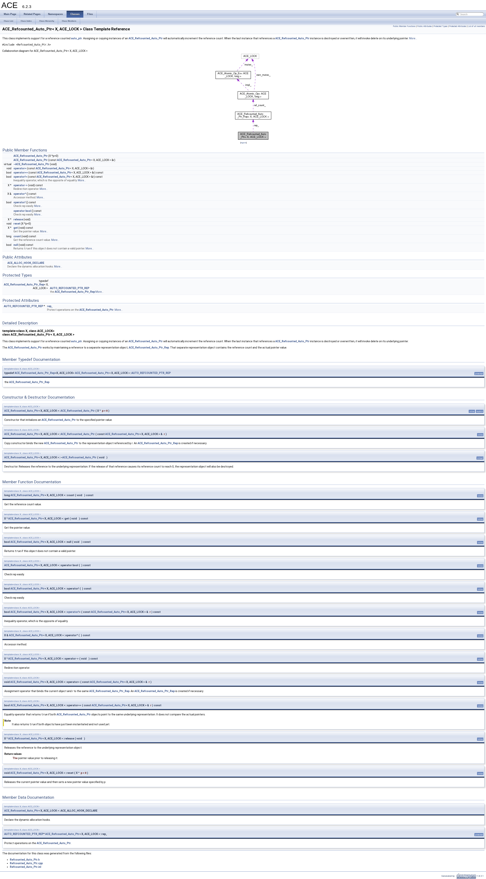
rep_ (50, 306)
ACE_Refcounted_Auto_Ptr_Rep (24, 284)
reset (16, 223)
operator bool (22, 210)
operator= (19, 168)
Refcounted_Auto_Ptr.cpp (26, 863)
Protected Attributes (457, 26)
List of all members (476, 26)
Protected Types (440, 26)
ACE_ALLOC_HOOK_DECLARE (25, 262)
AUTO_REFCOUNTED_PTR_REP (69, 288)
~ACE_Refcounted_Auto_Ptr (31, 164)
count (17, 236)
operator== (20, 172)
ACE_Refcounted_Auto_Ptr (146, 38)
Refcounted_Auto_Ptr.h (25, 859)
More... (413, 38)
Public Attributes (424, 26)
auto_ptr (76, 38)
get (15, 227)
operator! (19, 202)
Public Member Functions (404, 26)
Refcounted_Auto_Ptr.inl (25, 866)
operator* (19, 193)
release (18, 219)
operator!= (20, 176)
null (15, 244)
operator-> (20, 185)
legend (243, 143)
